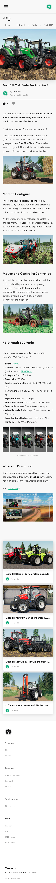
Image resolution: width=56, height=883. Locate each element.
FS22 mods (10, 837)
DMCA (8, 786)
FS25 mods (10, 842)
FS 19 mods (10, 806)
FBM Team (26, 371)
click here (13, 488)
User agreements (12, 775)
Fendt (15, 363)
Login (7, 831)
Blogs (7, 750)
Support (8, 826)
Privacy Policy (11, 781)
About (8, 756)
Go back (6, 18)
